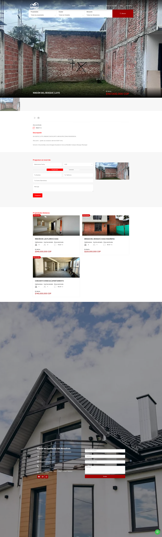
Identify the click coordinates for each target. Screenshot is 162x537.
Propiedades (82, 6)
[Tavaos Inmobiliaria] (34, 9)
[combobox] (43, 15)
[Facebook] (39, 476)
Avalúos (100, 6)
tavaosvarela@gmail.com (46, 461)
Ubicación (89, 12)
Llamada (71, 169)
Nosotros (92, 6)
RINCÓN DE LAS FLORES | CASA (46, 239)
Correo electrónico (90, 459)
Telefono (87, 454)
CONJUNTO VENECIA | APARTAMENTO (49, 281)
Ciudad (61, 12)
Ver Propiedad (56, 231)
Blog (121, 6)
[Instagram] (42, 476)
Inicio (73, 6)
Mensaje (87, 465)
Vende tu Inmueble (111, 6)
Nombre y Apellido (89, 448)
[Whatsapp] (46, 476)
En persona (55, 169)
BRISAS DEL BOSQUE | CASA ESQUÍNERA (99, 239)
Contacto (129, 6)
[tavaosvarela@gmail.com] (38, 461)
